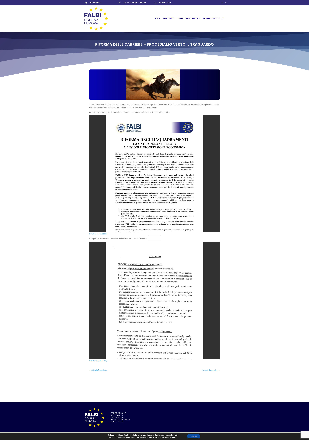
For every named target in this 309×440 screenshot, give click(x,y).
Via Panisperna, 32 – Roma (134, 2)
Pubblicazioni (210, 18)
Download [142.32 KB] (98, 234)
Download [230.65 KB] (98, 361)
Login (180, 18)
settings (172, 437)
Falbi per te (192, 18)
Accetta (194, 436)
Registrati (168, 18)
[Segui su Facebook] (222, 2)
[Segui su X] (225, 2)
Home (157, 18)
